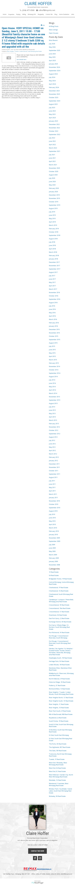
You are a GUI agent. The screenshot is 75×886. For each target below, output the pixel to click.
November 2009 (54, 538)
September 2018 (54, 235)
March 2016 (53, 319)
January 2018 (53, 259)
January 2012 (53, 461)
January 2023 (53, 121)
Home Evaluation (64, 14)
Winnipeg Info (32, 14)
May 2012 (52, 447)
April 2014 (52, 390)
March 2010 (53, 528)
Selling (24, 14)
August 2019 (53, 208)
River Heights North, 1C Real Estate (61, 698)
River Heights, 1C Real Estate (59, 704)
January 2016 (53, 326)
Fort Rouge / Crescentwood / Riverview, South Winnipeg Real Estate (60, 643)
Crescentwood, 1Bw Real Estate (59, 608)
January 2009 (53, 561)
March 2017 (53, 289)
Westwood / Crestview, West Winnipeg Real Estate (58, 785)
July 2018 (52, 242)
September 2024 (54, 71)
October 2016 (53, 296)
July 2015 (52, 346)
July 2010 (52, 514)
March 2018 (53, 252)
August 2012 (53, 437)
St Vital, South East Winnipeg (59, 735)
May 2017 (52, 282)
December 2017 (54, 262)
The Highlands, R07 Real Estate (59, 747)
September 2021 (54, 151)
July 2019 (52, 212)
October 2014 (53, 370)
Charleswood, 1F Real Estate (58, 588)
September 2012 (54, 434)
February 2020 (54, 188)
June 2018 (52, 245)
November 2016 (54, 292)
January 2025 (53, 64)
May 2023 (52, 114)
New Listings (53, 30)
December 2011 (54, 464)
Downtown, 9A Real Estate (58, 615)
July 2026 (52, 44)
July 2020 (52, 178)
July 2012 (52, 440)
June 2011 (52, 484)
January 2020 (53, 192)
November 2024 (54, 67)
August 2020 (53, 175)
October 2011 (53, 471)
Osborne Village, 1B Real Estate (59, 682)
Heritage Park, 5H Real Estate (59, 661)
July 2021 (52, 155)
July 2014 (52, 380)
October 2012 (53, 430)
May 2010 (52, 521)
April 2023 (52, 118)
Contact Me (49, 14)
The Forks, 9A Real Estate (57, 744)
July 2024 (52, 77)
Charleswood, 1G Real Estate (58, 591)
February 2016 (54, 323)
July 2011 (52, 481)
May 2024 (52, 81)
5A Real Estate (54, 575)
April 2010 (52, 524)
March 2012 (53, 454)
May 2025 (52, 57)
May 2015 (52, 353)
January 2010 (53, 535)
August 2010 (53, 511)
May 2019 (52, 219)
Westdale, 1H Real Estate (57, 780)
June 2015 (52, 350)
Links (72, 14)
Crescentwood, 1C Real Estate (59, 612)
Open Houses (53, 33)
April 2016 (52, 316)
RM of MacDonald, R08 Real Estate (60, 714)
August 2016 (53, 303)
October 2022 (53, 131)
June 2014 (52, 383)
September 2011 (54, 474)
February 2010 (54, 531)
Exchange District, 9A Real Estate (60, 622)
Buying (18, 14)
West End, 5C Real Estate (57, 771)
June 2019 (52, 215)
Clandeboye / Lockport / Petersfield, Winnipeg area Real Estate (61, 601)
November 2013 (54, 397)
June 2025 (52, 54)
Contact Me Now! (37, 851)
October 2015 (53, 336)
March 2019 (53, 225)
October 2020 (53, 171)
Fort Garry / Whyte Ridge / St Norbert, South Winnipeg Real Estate (59, 627)
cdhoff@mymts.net (66, 874)
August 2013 (53, 403)
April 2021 (52, 161)
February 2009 (54, 558)
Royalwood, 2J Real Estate (57, 718)
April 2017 (52, 286)
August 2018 (53, 239)
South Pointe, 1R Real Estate (58, 721)
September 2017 (54, 269)
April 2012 (52, 450)
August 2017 (53, 272)
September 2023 (54, 101)
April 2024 (52, 84)
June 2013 (52, 410)
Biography (41, 14)
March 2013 (53, 420)
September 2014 (54, 373)
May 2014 (52, 387)
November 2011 (54, 467)
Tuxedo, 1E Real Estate (56, 759)
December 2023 (54, 91)
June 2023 (52, 111)
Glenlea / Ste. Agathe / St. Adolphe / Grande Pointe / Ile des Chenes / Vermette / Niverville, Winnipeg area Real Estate (61, 652)
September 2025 (54, 50)
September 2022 (54, 134)
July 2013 (52, 407)
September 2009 (54, 541)
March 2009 (53, 555)
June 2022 (52, 141)
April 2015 (52, 356)
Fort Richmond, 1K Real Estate (59, 632)
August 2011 (53, 477)
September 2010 (54, 508)
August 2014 (53, 377)
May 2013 (52, 414)
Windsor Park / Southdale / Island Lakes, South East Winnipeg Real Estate (60, 791)
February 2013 (54, 424)
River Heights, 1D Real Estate (59, 708)
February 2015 (54, 363)
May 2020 (52, 185)
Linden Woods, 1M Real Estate (59, 665)
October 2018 (53, 232)
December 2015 (54, 329)
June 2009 (52, 548)
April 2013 (52, 417)
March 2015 (53, 360)
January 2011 (53, 498)
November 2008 (54, 565)
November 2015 (54, 333)
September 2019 (54, 205)
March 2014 (53, 393)
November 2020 (54, 168)
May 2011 (52, 487)
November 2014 (54, 366)
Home (4, 14)
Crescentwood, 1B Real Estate (59, 605)
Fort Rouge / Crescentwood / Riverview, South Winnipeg (59, 637)
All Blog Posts (53, 26)
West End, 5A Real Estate (57, 768)
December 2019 (54, 195)
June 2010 (52, 518)
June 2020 (52, 182)
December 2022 (54, 124)
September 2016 (54, 299)
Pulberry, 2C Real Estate (57, 685)
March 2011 (53, 494)
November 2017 (54, 266)
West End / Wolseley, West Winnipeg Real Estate (58, 764)
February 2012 (54, 457)
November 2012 (54, 427)
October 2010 (53, 504)
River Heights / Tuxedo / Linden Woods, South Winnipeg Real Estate (24, 51)
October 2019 (53, 202)
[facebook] (35, 858)
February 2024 (54, 87)
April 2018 (52, 249)
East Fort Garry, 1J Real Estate (59, 618)
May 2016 (52, 313)
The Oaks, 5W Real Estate (57, 751)
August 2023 (53, 104)
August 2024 (53, 74)
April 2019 (52, 222)
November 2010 (54, 501)
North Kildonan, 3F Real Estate (59, 679)
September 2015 (54, 340)
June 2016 (52, 309)
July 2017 (52, 276)
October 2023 (53, 97)
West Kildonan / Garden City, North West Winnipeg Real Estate (61, 776)
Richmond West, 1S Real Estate (59, 689)
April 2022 (52, 145)
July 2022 (52, 138)
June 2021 (52, 158)
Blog (55, 14)
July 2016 (52, 306)
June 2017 (52, 279)
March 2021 (53, 165)
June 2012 (52, 444)
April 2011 (52, 491)
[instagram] (40, 858)
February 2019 (54, 229)
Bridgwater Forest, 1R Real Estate (60, 579)
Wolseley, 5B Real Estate (57, 796)
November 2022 (54, 128)
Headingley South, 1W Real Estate (60, 658)
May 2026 (52, 47)
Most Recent (53, 40)
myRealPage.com (37, 883)
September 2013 (54, 400)
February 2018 (54, 256)
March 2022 (53, 148)
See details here (21, 59)
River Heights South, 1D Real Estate (61, 701)
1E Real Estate (54, 572)
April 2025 (52, 61)
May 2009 (52, 551)
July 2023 (52, 108)
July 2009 (52, 545)
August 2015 (53, 343)
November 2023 (54, 94)
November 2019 (54, 198)
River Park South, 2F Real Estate (60, 711)
